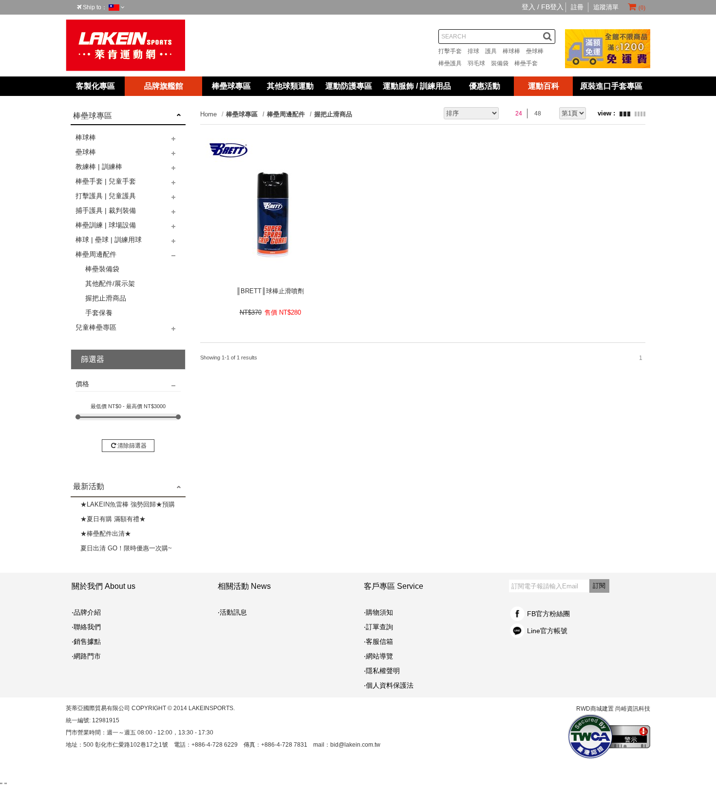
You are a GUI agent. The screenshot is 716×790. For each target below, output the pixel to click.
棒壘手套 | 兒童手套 (105, 181)
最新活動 (88, 486)
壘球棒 (537, 51)
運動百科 (543, 86)
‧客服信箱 (382, 641)
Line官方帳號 (547, 631)
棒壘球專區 (231, 86)
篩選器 (92, 359)
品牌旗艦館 (163, 86)
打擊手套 (453, 51)
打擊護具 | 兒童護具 (105, 196)
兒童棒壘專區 (95, 327)
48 (537, 113)
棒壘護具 (453, 63)
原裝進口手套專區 (611, 86)
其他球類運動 (290, 86)
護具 (494, 51)
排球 (476, 51)
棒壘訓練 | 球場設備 (105, 225)
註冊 (577, 7)
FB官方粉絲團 (548, 614)
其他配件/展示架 (110, 283)
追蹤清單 (606, 7)
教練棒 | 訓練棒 (98, 166)
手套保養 (99, 313)
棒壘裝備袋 (102, 269)
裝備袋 (502, 63)
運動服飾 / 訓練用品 (417, 86)
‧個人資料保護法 (389, 685)
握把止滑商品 (105, 298)
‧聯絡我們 (86, 627)
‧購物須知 (378, 612)
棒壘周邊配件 (95, 254)
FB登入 (552, 7)
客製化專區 (95, 86)
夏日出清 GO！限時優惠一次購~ (126, 548)
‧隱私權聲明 (382, 671)
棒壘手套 (529, 63)
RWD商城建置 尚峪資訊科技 (613, 708)
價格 (82, 384)
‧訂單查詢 (378, 627)
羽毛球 (479, 63)
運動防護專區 (348, 86)
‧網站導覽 (378, 656)
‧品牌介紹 (86, 612)
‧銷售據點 (86, 641)
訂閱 (599, 585)
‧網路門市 (86, 656)
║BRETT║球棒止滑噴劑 (270, 291)
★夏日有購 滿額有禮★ (113, 519)
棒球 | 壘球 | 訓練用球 (108, 240)
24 (518, 113)
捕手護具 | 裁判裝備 (105, 210)
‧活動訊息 (232, 612)
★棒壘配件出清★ (105, 533)
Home (208, 114)
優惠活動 (484, 86)
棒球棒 (514, 51)
